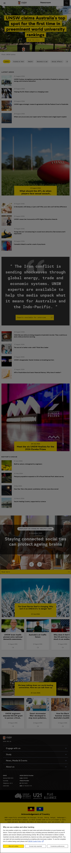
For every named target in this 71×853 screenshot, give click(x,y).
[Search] (67, 3)
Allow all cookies (13, 846)
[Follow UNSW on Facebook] (54, 10)
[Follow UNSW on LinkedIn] (46, 10)
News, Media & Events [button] (16, 760)
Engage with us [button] (13, 748)
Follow (65, 8)
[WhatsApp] (66, 10)
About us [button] (10, 767)
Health (30, 61)
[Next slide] (39, 564)
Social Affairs (57, 61)
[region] (35, 838)
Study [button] (8, 754)
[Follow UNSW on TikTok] (62, 10)
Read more (6, 572)
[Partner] (44, 3)
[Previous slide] (31, 564)
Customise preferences (57, 846)
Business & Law (42, 61)
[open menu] (4, 3)
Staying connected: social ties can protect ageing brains (35, 541)
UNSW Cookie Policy (36, 841)
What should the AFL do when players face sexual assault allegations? (35, 192)
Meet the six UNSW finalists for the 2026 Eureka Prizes (35, 448)
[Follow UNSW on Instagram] (50, 10)
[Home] (22, 3)
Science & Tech (18, 61)
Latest (6, 61)
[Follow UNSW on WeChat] (58, 10)
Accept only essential (35, 846)
